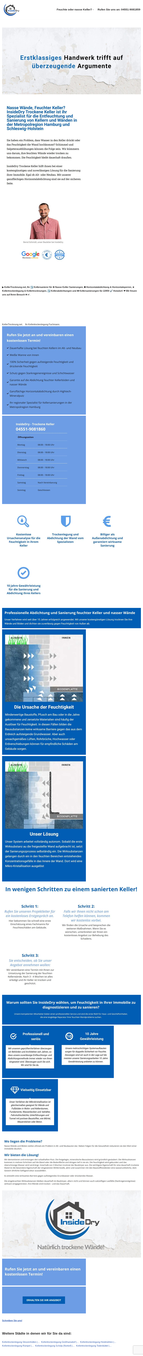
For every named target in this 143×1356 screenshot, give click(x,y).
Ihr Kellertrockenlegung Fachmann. (43, 324)
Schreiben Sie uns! (12, 1320)
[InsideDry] (11, 10)
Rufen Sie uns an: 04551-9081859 (119, 9)
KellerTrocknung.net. (13, 324)
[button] (93, 9)
